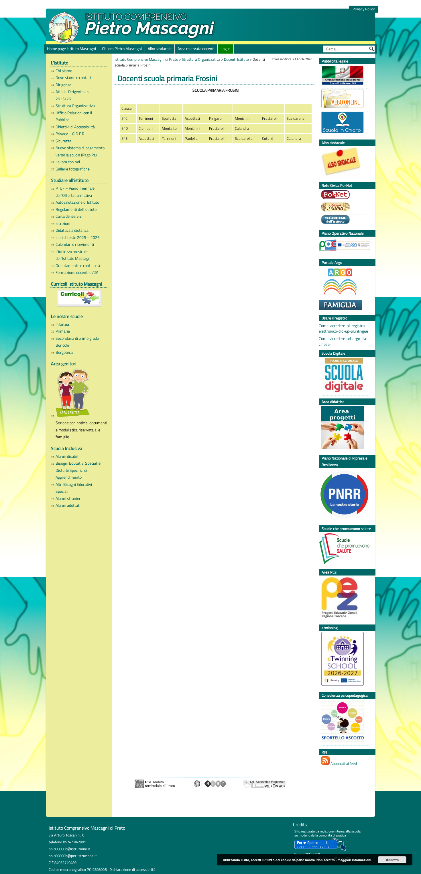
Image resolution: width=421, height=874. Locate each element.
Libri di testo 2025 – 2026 (78, 237)
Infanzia (62, 324)
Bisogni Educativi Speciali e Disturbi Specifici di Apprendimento (78, 470)
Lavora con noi (68, 162)
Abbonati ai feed (343, 763)
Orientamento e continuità (78, 265)
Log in (226, 49)
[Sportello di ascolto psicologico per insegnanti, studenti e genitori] (344, 722)
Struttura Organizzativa (75, 106)
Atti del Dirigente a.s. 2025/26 (73, 95)
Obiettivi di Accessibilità (75, 127)
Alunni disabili (67, 456)
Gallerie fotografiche (73, 169)
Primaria (63, 331)
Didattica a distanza (72, 230)
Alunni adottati (68, 505)
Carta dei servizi (69, 216)
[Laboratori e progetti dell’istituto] (344, 428)
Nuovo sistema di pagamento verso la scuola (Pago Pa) (80, 151)
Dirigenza (63, 85)
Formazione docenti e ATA (77, 272)
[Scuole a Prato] (344, 207)
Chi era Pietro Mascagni (122, 49)
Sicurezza (63, 141)
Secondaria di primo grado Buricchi (77, 341)
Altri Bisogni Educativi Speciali (74, 487)
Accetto (392, 859)
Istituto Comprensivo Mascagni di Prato (146, 59)
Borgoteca (64, 352)
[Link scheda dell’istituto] (344, 220)
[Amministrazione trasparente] (344, 76)
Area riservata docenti (196, 49)
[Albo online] (344, 99)
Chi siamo (64, 71)
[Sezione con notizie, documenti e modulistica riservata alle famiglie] (80, 393)
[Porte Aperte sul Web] (320, 849)
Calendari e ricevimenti (75, 244)
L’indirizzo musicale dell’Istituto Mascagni (73, 255)
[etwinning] (344, 660)
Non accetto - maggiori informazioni (343, 860)
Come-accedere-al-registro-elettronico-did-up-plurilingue (343, 328)
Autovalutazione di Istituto (77, 202)
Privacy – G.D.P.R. (70, 134)
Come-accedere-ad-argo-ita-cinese (343, 341)
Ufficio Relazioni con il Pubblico (74, 116)
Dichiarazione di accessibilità (132, 869)
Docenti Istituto (236, 59)
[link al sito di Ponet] (344, 195)
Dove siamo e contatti (74, 77)
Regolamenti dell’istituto (76, 209)
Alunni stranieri (68, 498)
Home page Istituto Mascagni (71, 49)
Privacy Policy (364, 9)
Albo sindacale (160, 49)
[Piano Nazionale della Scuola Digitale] (344, 376)
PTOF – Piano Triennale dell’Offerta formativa (75, 191)
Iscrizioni (63, 223)
